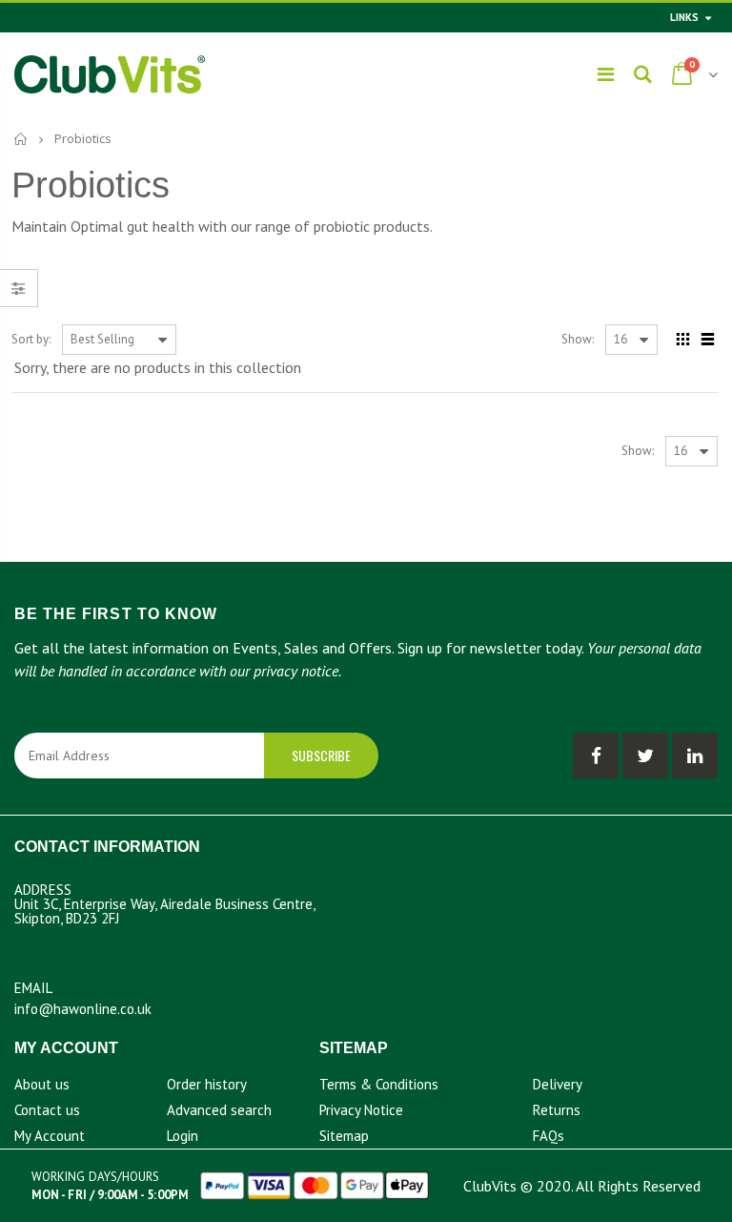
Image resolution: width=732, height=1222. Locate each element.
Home (21, 139)
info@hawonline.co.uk (83, 1009)
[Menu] (606, 74)
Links (684, 17)
